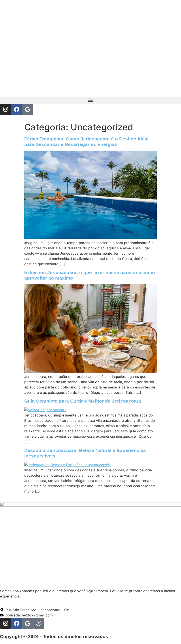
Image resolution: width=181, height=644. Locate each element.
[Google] (27, 109)
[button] (90, 100)
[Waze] (38, 623)
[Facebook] (16, 109)
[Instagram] (5, 109)
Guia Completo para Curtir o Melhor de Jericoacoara (82, 400)
